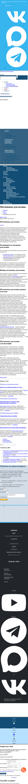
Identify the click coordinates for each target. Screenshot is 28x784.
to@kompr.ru (14, 549)
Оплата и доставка (11, 147)
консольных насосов (17, 430)
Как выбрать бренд (10, 157)
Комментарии (4, 767)
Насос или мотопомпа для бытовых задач (13, 160)
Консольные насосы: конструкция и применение (13, 427)
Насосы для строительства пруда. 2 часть (11, 387)
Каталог (6, 82)
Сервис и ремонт (9, 150)
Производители (9, 139)
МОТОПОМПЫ (10, 85)
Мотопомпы (9, 135)
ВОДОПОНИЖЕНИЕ (12, 86)
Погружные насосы (5, 406)
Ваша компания (4, 752)
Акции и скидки (10, 146)
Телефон (3, 492)
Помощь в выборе (9, 152)
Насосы (7, 134)
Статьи (5, 89)
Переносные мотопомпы (9, 462)
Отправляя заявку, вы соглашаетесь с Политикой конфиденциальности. (12, 485)
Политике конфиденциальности (7, 771)
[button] (2, 74)
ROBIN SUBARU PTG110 (7, 327)
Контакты (6, 90)
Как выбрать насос (11, 155)
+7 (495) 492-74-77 (14, 543)
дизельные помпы (8, 257)
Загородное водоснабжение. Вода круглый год (15, 456)
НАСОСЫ (9, 83)
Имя (1, 489)
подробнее (10, 396)
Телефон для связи (5, 757)
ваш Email (3, 754)
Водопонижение (10, 136)
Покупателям (8, 143)
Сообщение (3, 497)
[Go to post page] (9, 384)
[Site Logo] (7, 71)
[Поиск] (17, 76)
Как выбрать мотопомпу (12, 156)
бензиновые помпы (8, 254)
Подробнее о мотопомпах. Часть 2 (12, 460)
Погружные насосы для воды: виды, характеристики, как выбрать (10, 402)
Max (14, 725)
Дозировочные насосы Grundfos (8, 416)
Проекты (6, 87)
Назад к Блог (3, 217)
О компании (8, 141)
